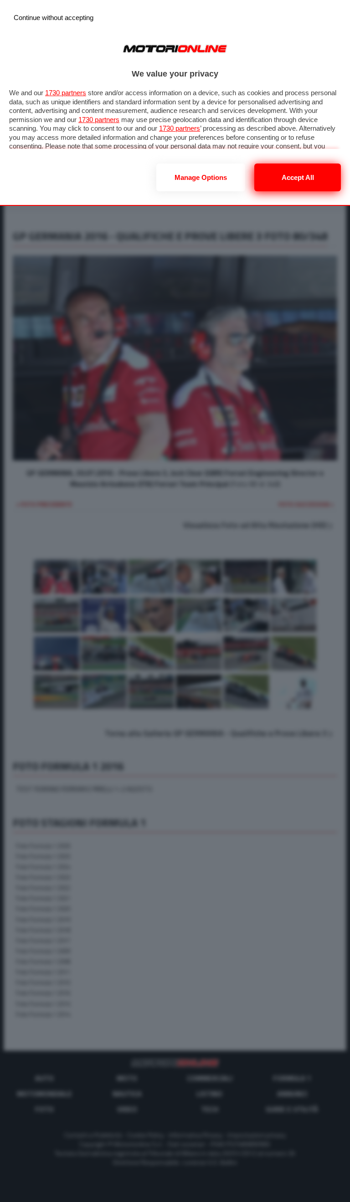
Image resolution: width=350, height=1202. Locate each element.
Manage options (201, 177)
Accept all (298, 177)
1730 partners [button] (65, 93)
